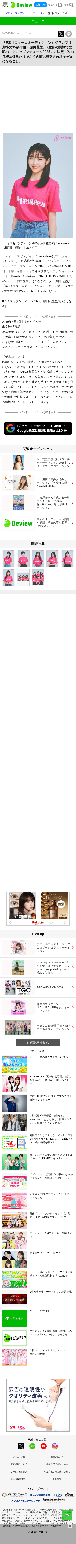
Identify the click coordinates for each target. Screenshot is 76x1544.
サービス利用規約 (19, 1471)
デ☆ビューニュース (31, 13)
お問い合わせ (57, 1457)
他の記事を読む (38, 1042)
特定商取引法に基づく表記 (57, 1471)
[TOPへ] (67, 1515)
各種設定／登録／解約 (57, 1464)
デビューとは (19, 1457)
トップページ (9, 13)
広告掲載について (19, 1464)
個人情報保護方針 (19, 1479)
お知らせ (40, 4)
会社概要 (57, 1479)
